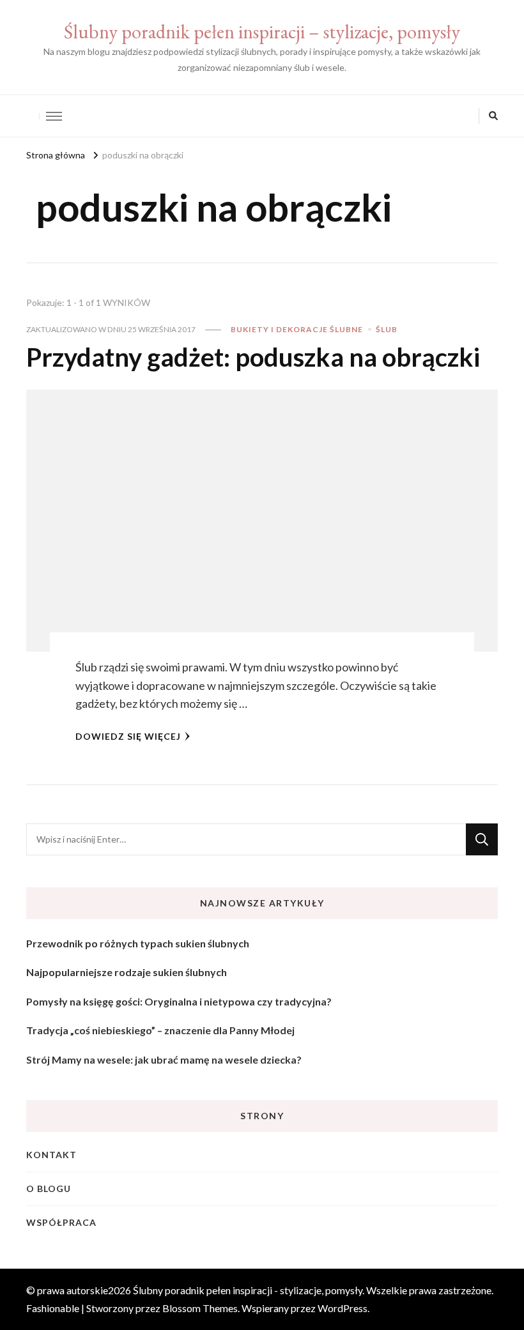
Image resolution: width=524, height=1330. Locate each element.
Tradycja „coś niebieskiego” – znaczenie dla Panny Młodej (160, 1030)
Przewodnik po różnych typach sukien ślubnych (137, 943)
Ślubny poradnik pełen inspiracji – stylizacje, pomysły (262, 31)
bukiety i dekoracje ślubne (297, 329)
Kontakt (51, 1154)
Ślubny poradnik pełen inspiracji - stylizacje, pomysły (247, 1290)
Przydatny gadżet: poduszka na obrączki (253, 357)
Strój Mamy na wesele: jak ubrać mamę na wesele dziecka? (164, 1059)
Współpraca (61, 1222)
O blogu (48, 1188)
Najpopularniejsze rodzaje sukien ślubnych (126, 972)
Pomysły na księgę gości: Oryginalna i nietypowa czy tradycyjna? (179, 1001)
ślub (386, 329)
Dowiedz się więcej (128, 736)
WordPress (342, 1308)
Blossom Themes (200, 1308)
